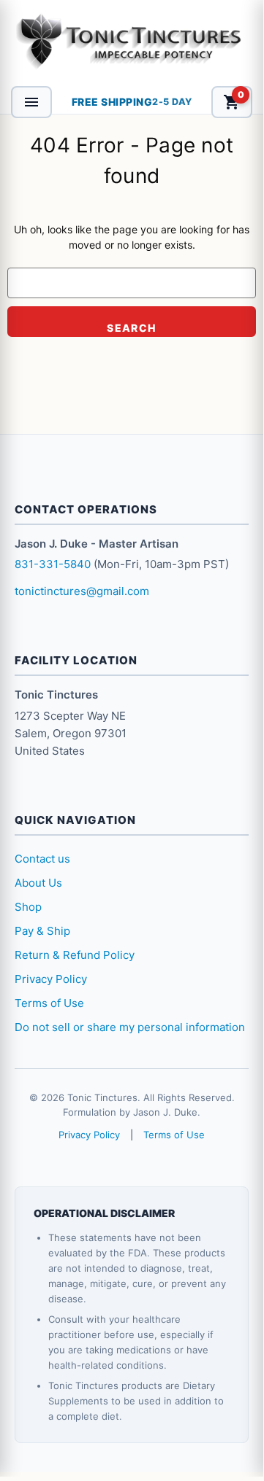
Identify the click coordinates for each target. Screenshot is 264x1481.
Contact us (42, 859)
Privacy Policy (51, 979)
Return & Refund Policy (75, 955)
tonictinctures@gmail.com (82, 591)
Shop (28, 907)
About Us (38, 883)
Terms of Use (49, 1003)
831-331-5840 (53, 564)
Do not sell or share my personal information (130, 1027)
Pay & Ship (42, 931)
